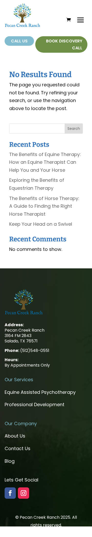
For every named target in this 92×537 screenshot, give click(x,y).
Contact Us (17, 448)
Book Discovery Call (64, 44)
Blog (10, 461)
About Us (15, 436)
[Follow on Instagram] (23, 493)
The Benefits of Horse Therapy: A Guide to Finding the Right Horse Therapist (44, 206)
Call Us (19, 41)
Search (73, 128)
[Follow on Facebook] (10, 493)
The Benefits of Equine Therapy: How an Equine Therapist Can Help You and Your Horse (45, 162)
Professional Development (34, 404)
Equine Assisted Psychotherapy (40, 392)
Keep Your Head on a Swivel (40, 224)
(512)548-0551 (34, 350)
